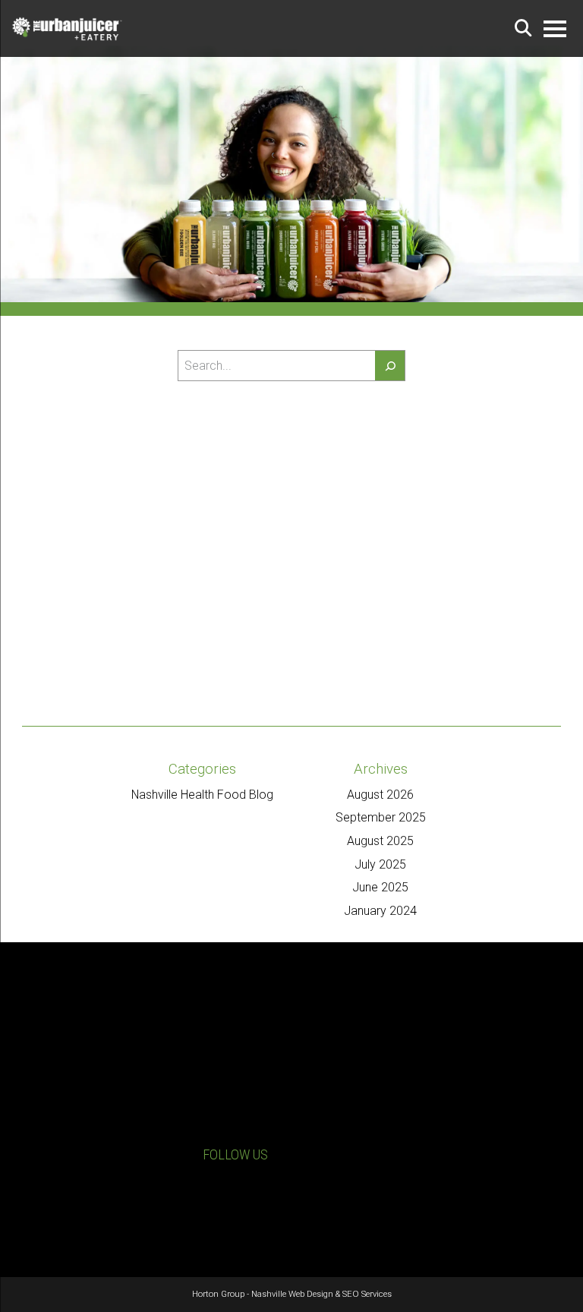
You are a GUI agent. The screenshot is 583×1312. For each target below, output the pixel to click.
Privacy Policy (423, 1187)
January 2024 (380, 911)
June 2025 (380, 887)
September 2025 (381, 817)
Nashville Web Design (292, 1294)
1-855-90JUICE (84, 1177)
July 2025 (380, 864)
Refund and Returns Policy (452, 1203)
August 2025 (380, 841)
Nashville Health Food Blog (202, 794)
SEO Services (367, 1294)
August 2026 (380, 794)
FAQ (401, 1219)
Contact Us (77, 1200)
